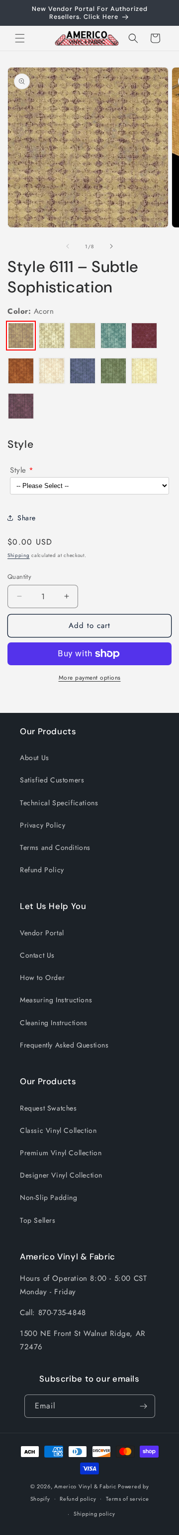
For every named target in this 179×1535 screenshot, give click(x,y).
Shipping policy (94, 1514)
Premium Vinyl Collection (60, 1153)
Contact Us (37, 955)
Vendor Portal (42, 933)
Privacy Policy (42, 825)
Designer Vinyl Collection (61, 1175)
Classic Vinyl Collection (58, 1130)
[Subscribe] (144, 1406)
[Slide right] (111, 246)
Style (18, 470)
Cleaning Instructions (54, 1023)
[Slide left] (68, 246)
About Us (34, 758)
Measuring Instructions (56, 1000)
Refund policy (78, 1499)
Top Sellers (38, 1220)
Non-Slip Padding (49, 1197)
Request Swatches (48, 1108)
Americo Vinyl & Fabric (85, 1486)
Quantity (19, 576)
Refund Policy (42, 870)
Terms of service (127, 1499)
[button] (20, 38)
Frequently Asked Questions (64, 1045)
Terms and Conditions (55, 847)
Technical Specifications (59, 803)
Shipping (18, 555)
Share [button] (26, 518)
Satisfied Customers (52, 780)
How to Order (42, 977)
